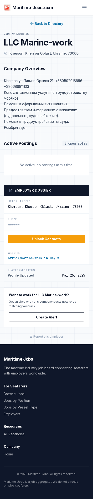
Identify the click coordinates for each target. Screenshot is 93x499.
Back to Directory (49, 24)
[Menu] (84, 7)
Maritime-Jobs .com (32, 7)
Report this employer (48, 336)
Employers (12, 414)
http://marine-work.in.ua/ (32, 258)
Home (8, 454)
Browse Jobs (14, 394)
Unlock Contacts (46, 239)
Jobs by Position (17, 400)
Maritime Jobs (18, 359)
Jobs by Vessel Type (20, 407)
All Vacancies (14, 434)
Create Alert (46, 317)
